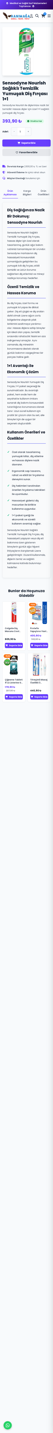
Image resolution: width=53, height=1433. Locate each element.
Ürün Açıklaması (10, 192)
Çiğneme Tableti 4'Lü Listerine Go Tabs (14, 681)
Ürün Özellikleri (43, 192)
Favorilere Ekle (28, 152)
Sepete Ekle (28, 143)
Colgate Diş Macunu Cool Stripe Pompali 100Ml (13, 630)
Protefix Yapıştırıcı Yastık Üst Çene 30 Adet (39, 630)
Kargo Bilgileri (27, 192)
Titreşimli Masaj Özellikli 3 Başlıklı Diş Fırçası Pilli (38, 681)
